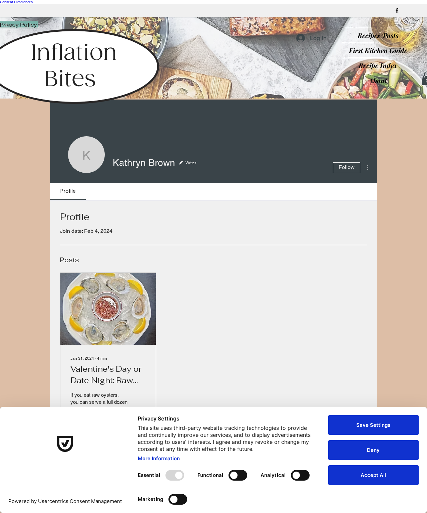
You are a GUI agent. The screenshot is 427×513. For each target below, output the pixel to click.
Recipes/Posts (378, 35)
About (378, 80)
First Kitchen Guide (378, 50)
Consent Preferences (16, 2)
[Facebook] (397, 10)
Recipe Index (378, 65)
